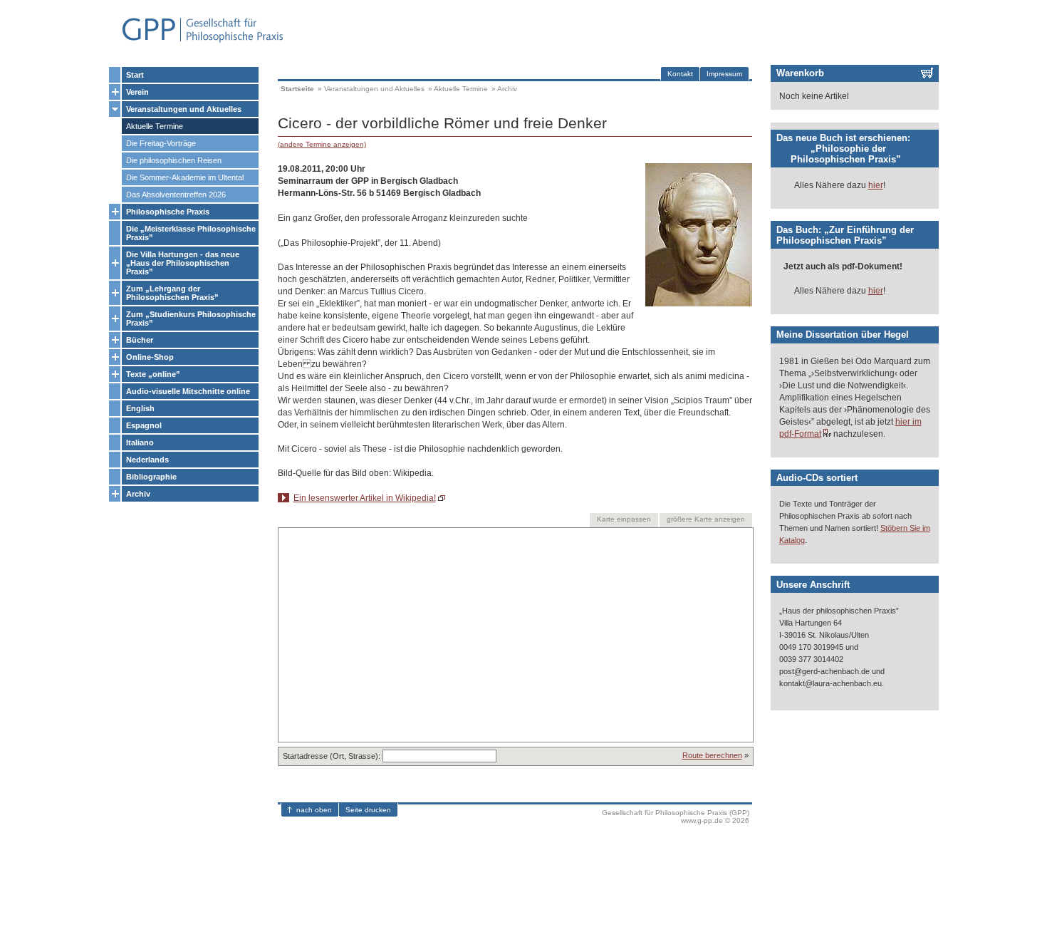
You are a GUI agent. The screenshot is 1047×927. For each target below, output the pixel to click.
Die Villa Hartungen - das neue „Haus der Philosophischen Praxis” (182, 263)
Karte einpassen (624, 519)
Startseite (297, 89)
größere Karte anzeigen (706, 519)
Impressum (724, 74)
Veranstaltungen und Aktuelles (183, 109)
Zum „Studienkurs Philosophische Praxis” (191, 318)
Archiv (138, 494)
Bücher (139, 340)
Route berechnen (712, 755)
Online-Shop (150, 357)
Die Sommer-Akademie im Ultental (185, 177)
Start (135, 75)
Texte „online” (153, 374)
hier (875, 185)
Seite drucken (368, 810)
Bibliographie (151, 476)
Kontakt (680, 74)
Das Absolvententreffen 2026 (176, 194)
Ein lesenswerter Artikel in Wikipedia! (364, 498)
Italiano (140, 442)
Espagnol (144, 425)
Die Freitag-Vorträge (161, 143)
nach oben (314, 810)
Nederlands (147, 459)
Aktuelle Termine (154, 126)
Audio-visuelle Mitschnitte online (188, 391)
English (140, 408)
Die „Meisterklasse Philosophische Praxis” (191, 233)
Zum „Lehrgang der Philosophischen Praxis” (172, 292)
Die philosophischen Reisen (174, 160)
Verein (137, 92)
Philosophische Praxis (167, 211)
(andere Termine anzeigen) (322, 144)
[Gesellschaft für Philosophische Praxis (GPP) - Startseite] (196, 41)
